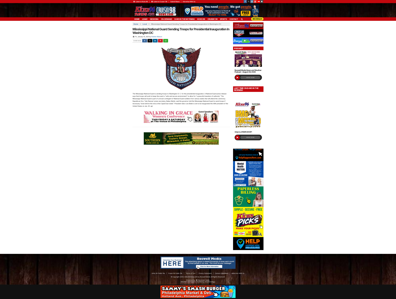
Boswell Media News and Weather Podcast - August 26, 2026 (248, 71)
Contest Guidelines (221, 273)
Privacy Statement (205, 273)
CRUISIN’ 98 (212, 19)
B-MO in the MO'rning (184, 19)
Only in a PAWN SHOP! (243, 132)
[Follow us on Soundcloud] (258, 1)
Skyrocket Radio (203, 280)
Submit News (175, 2)
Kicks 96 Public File (158, 273)
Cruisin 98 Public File (175, 273)
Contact (233, 19)
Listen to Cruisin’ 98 (160, 2)
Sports (223, 19)
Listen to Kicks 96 (141, 2)
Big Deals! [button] (257, 19)
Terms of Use (190, 273)
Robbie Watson (156, 37)
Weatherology (210, 282)
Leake (144, 19)
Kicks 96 (201, 19)
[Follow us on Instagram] (251, 1)
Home (137, 19)
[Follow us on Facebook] (245, 1)
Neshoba (154, 19)
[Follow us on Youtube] (255, 1)
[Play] (237, 77)
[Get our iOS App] (261, 1)
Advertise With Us (189, 2)
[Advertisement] (221, 11)
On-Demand (166, 19)
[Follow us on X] (248, 1)
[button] (241, 19)
